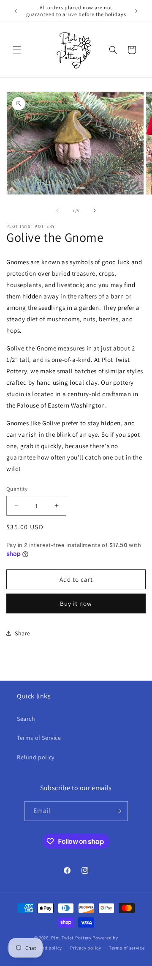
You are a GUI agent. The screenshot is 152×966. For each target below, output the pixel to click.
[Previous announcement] (15, 11)
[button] (17, 50)
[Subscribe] (118, 811)
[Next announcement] (136, 11)
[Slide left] (57, 210)
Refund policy (35, 757)
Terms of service (126, 948)
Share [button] (22, 633)
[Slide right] (94, 210)
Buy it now (76, 603)
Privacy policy (85, 948)
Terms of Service (39, 738)
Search (26, 718)
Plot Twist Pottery (71, 938)
